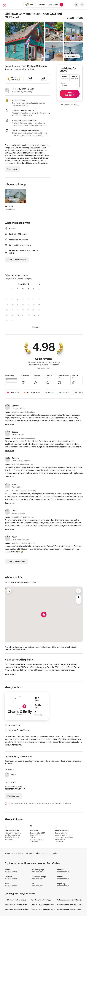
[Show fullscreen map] (78, 590)
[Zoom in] (78, 597)
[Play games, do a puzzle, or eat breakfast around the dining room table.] (73, 31)
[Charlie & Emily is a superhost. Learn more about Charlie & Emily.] (7, 90)
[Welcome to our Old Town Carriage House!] (24, 41)
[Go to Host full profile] (27, 706)
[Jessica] (7, 433)
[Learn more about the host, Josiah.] (7, 774)
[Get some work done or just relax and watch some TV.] (54, 51)
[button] (39, 293)
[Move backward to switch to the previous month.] (7, 284)
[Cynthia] (7, 407)
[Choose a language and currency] (76, 4)
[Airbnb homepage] (4, 4)
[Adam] (7, 538)
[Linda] (7, 512)
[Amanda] (7, 459)
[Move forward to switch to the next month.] (39, 284)
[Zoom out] (78, 602)
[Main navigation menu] (82, 4)
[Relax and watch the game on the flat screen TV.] (73, 51)
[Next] (82, 392)
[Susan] (7, 485)
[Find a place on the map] (8, 590)
